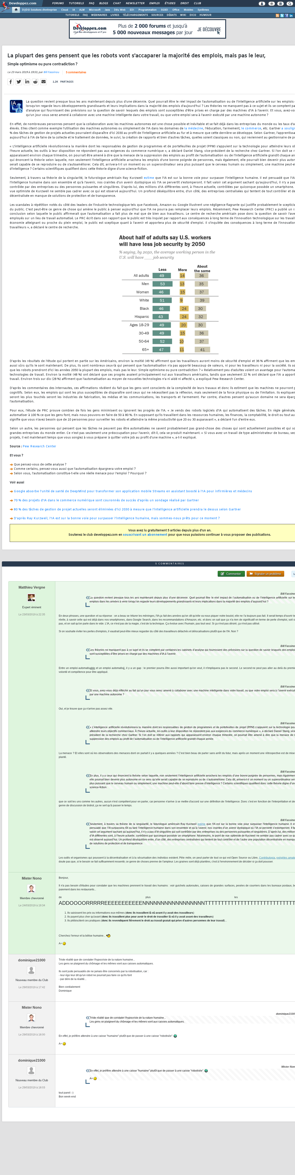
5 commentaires (76, 72)
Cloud (64, 9)
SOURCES (157, 15)
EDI (132, 9)
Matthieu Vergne (32, 587)
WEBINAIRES (99, 15)
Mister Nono (32, 878)
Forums (58, 3)
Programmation (147, 9)
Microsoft (94, 9)
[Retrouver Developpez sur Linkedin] (291, 15)
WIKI (183, 15)
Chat (117, 3)
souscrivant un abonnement (145, 535)
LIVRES (115, 15)
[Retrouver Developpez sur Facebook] (286, 15)
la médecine (193, 129)
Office (175, 9)
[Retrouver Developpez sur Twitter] (282, 15)
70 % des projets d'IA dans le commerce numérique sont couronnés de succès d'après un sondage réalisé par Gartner (106, 501)
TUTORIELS (72, 15)
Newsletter (134, 3)
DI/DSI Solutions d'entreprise (39, 9)
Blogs (103, 3)
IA (73, 9)
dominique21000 (31, 960)
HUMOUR (205, 15)
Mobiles (188, 9)
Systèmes (203, 9)
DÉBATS (172, 15)
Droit (184, 3)
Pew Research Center (39, 447)
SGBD (164, 9)
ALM (82, 9)
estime (149, 178)
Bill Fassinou (51, 72)
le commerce (251, 129)
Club (197, 3)
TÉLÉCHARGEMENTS (135, 15)
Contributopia (267, 857)
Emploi (154, 3)
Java (107, 9)
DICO (193, 15)
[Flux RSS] (277, 15)
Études (170, 3)
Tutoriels (76, 3)
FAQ (91, 3)
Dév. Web (119, 9)
